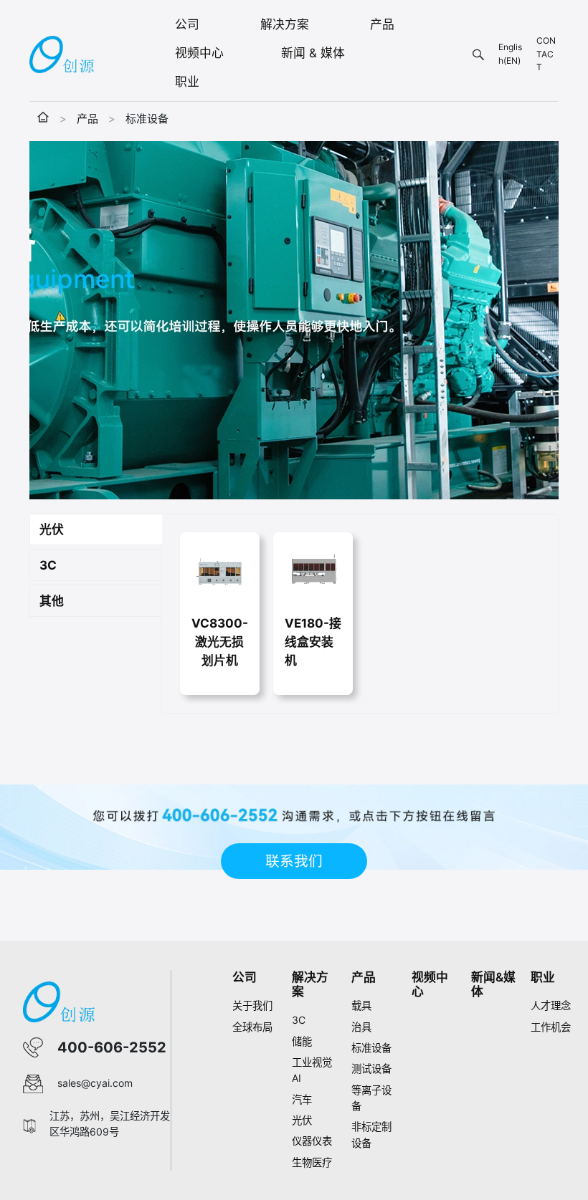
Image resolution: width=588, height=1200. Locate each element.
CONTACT (546, 53)
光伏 (302, 1120)
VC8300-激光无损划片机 (219, 642)
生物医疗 (312, 1162)
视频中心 (199, 53)
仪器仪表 (312, 1141)
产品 (382, 24)
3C (298, 1020)
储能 (302, 1041)
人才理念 (551, 1005)
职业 (187, 82)
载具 (361, 1005)
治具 (361, 1027)
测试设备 (371, 1068)
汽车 (302, 1099)
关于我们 (252, 1005)
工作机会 (551, 1027)
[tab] (95, 530)
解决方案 (284, 24)
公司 (187, 24)
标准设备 (371, 1048)
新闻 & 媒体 (313, 53)
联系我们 (294, 861)
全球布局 (252, 1027)
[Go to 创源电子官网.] (43, 118)
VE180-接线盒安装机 (313, 642)
